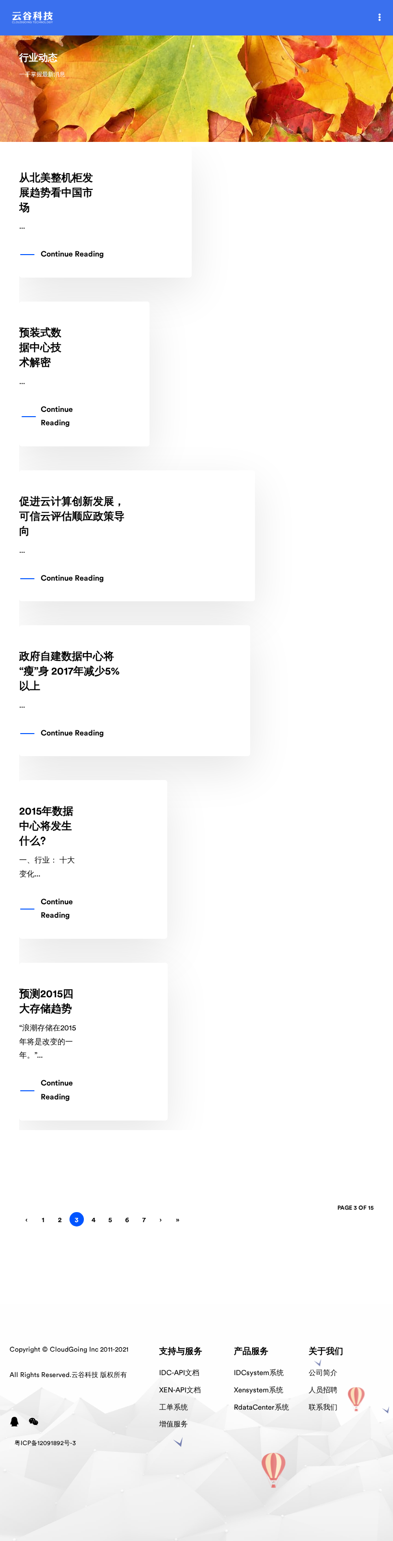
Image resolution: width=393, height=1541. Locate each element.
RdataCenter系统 (261, 1407)
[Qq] (14, 1421)
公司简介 (323, 1373)
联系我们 (323, 1407)
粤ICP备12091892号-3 (45, 1443)
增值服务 (173, 1424)
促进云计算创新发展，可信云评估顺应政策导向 (72, 516)
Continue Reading (72, 254)
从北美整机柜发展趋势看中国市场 (56, 193)
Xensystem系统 (258, 1390)
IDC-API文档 (179, 1373)
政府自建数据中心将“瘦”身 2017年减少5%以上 (69, 671)
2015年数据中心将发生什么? (46, 826)
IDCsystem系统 (259, 1373)
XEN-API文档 (180, 1390)
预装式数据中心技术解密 (40, 347)
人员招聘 (323, 1390)
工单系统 (173, 1407)
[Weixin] (33, 1421)
